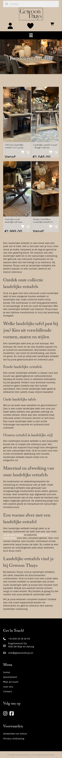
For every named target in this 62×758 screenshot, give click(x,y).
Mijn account (10, 681)
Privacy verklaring (13, 738)
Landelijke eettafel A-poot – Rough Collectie (45, 146)
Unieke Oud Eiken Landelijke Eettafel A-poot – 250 (43, 222)
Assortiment (10, 677)
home (6, 672)
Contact (7, 691)
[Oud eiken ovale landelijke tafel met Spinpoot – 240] (17, 188)
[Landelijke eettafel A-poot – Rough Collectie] (45, 114)
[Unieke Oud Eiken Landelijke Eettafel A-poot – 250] (45, 188)
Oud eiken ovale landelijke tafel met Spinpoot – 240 (13, 222)
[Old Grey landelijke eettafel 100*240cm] (17, 114)
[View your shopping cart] (52, 23)
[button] (27, 151)
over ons (8, 686)
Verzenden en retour (15, 733)
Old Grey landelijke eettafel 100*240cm (14, 146)
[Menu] (31, 35)
